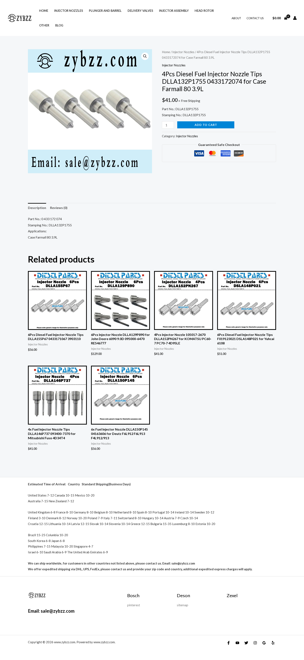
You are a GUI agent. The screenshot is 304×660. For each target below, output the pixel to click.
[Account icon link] (295, 18)
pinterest (133, 605)
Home (43, 10)
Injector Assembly (174, 10)
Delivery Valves (140, 10)
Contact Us (255, 18)
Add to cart (206, 125)
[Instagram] (255, 643)
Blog (59, 25)
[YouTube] (237, 643)
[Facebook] (228, 643)
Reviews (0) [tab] (58, 208)
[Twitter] (246, 643)
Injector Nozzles (68, 10)
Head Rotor (204, 10)
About (236, 18)
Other (44, 25)
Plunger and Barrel (105, 10)
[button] (145, 56)
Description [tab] (37, 208)
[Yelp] (273, 643)
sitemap (182, 605)
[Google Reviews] (264, 643)
